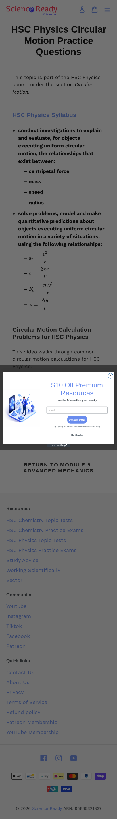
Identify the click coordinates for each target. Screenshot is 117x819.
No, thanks (77, 434)
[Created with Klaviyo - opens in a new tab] (58, 445)
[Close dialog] (110, 375)
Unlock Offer (77, 419)
